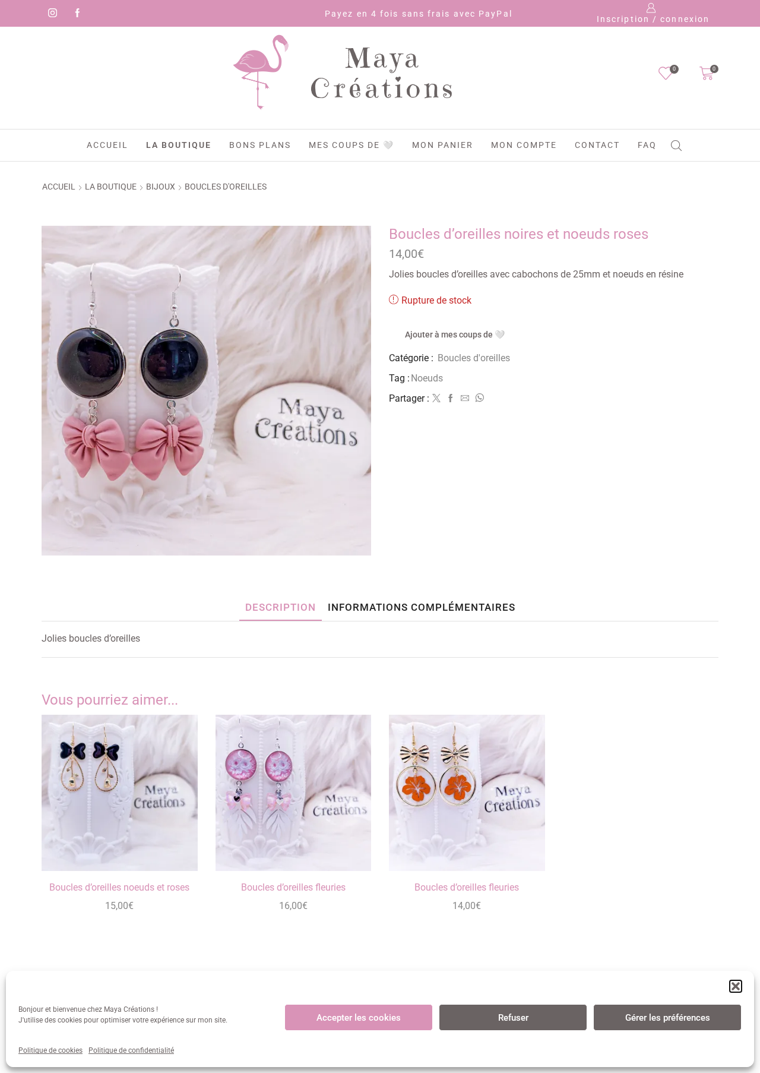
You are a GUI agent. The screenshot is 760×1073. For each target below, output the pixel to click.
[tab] (280, 607)
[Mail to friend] (465, 398)
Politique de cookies (50, 1050)
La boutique (178, 145)
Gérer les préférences (667, 1017)
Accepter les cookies (358, 1017)
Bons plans (260, 145)
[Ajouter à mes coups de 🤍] (175, 845)
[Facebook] (75, 13)
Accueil (107, 145)
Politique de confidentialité (131, 1050)
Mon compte (524, 145)
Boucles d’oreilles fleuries (293, 887)
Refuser (513, 1017)
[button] (736, 986)
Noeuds (427, 378)
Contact (597, 145)
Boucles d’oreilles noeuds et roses (119, 887)
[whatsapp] (478, 398)
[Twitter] (436, 398)
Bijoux (160, 186)
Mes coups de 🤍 (351, 145)
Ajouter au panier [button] (175, 819)
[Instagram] (50, 13)
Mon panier (442, 145)
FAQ (647, 145)
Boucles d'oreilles (226, 186)
